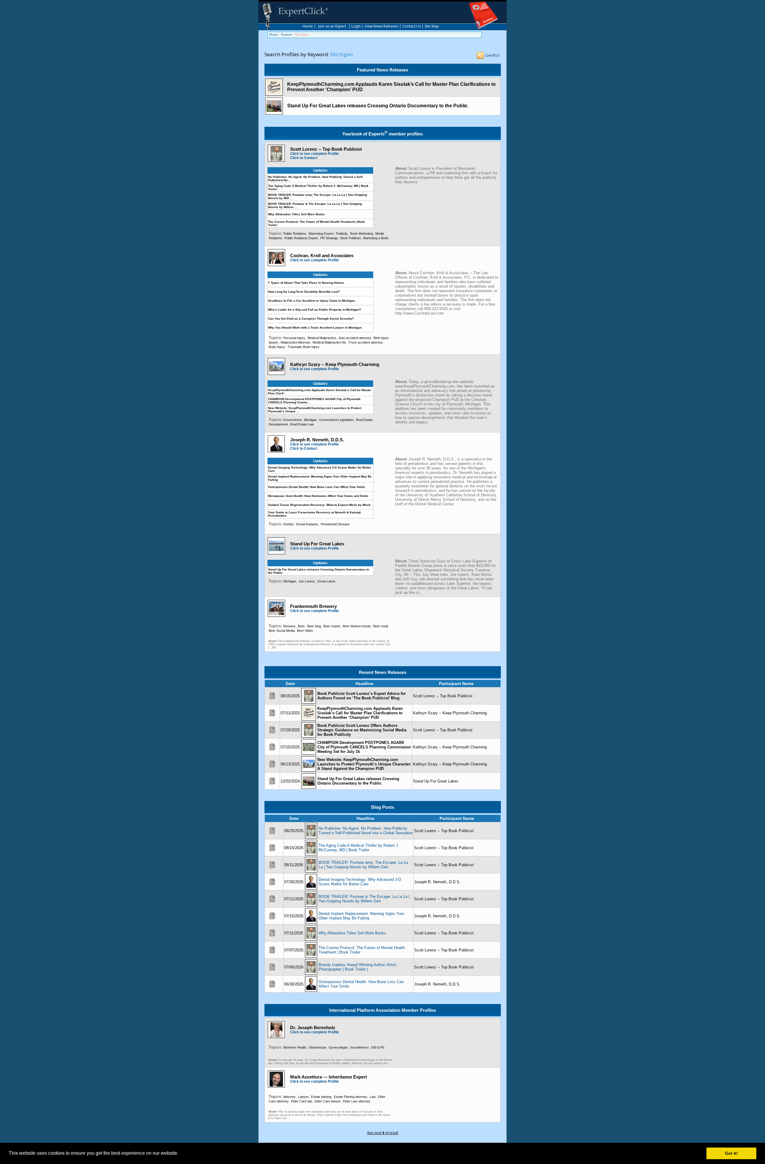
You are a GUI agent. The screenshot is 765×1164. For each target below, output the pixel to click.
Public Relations (294, 233)
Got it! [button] (731, 1153)
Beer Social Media (282, 630)
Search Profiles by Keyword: (296, 54)
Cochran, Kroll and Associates (322, 255)
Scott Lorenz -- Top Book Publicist (326, 149)
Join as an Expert (332, 26)
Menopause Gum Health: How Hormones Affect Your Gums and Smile (318, 496)
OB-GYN (377, 1047)
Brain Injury (277, 347)
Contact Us (411, 26)
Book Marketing (361, 233)
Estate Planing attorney (350, 1097)
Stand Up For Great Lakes (317, 543)
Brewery (289, 626)
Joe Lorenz (307, 581)
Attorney (289, 1097)
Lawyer (303, 1097)
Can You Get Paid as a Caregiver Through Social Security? (311, 318)
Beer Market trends (357, 626)
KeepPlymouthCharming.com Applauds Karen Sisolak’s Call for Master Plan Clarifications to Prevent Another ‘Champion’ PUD (360, 713)
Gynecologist (338, 1047)
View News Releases (381, 26)
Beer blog (314, 626)
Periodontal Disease (335, 524)
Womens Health (294, 1047)
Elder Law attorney (356, 1101)
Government (292, 420)
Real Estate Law (302, 424)
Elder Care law (301, 1101)
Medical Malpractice (321, 338)
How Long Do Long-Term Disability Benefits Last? (304, 291)
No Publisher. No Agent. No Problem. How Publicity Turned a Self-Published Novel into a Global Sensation (366, 830)
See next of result (382, 1133)
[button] (180, 1154)
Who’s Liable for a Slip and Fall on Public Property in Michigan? (314, 309)
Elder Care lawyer (328, 1101)
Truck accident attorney (365, 342)
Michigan (310, 420)
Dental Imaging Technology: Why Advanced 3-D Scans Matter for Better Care (360, 881)
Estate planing (321, 1097)
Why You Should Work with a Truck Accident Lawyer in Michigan (315, 327)
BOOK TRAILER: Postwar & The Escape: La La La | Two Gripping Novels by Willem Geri (364, 898)
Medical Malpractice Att (329, 342)
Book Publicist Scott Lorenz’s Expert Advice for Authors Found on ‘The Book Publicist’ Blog (361, 695)
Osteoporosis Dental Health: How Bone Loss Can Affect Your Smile (316, 487)
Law (373, 1097)
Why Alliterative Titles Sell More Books (296, 214)
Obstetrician (317, 1047)
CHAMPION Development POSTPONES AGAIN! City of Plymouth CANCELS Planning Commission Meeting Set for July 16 (364, 747)
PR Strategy (329, 238)
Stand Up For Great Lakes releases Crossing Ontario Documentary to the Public (377, 105)
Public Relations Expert (301, 238)
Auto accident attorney (355, 338)
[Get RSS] (480, 57)
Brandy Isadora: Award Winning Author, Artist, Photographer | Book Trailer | (358, 966)
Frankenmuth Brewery (313, 606)
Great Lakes (326, 581)
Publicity (342, 233)
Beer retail (380, 626)
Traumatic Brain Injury (303, 347)
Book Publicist (350, 238)
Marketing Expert (321, 233)
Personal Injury (294, 338)
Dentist (288, 524)
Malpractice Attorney (295, 342)
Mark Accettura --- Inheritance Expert (328, 1076)
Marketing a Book (375, 238)
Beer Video (305, 630)
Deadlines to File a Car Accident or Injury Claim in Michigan (311, 300)
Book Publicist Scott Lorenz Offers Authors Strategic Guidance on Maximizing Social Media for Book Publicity (361, 730)
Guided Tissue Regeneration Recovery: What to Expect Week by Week (319, 505)
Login (356, 26)
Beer (301, 626)
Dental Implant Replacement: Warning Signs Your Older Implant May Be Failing (361, 915)
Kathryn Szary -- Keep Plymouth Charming (334, 364)
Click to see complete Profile (314, 154)
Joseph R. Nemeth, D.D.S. (317, 439)
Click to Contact (303, 158)
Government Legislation (336, 420)
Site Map (432, 26)
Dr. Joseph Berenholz (312, 1027)
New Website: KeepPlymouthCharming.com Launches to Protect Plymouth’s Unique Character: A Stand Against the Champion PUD (364, 764)
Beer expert (331, 626)
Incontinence (359, 1047)
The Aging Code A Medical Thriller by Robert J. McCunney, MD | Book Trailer (359, 847)
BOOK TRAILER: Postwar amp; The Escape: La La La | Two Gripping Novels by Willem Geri (363, 864)
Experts (286, 34)
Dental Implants (307, 524)
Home (307, 26)
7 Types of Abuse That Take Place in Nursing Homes (306, 282)
